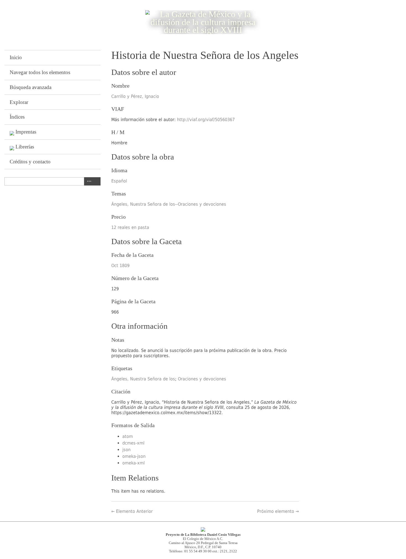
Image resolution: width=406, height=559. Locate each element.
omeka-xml (133, 463)
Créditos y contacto (30, 161)
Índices (17, 117)
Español (119, 181)
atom (127, 436)
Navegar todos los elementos (40, 72)
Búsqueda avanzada (30, 87)
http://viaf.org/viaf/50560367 (206, 119)
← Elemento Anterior (132, 511)
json (126, 449)
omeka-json (134, 456)
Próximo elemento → (278, 511)
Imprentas (25, 132)
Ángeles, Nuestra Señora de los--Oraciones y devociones (168, 204)
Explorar (19, 102)
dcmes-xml (133, 443)
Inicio (16, 57)
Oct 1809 (120, 265)
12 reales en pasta (130, 227)
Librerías (24, 147)
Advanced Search (88, 181)
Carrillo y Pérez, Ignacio (135, 96)
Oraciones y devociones (202, 379)
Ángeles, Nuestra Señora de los (143, 379)
